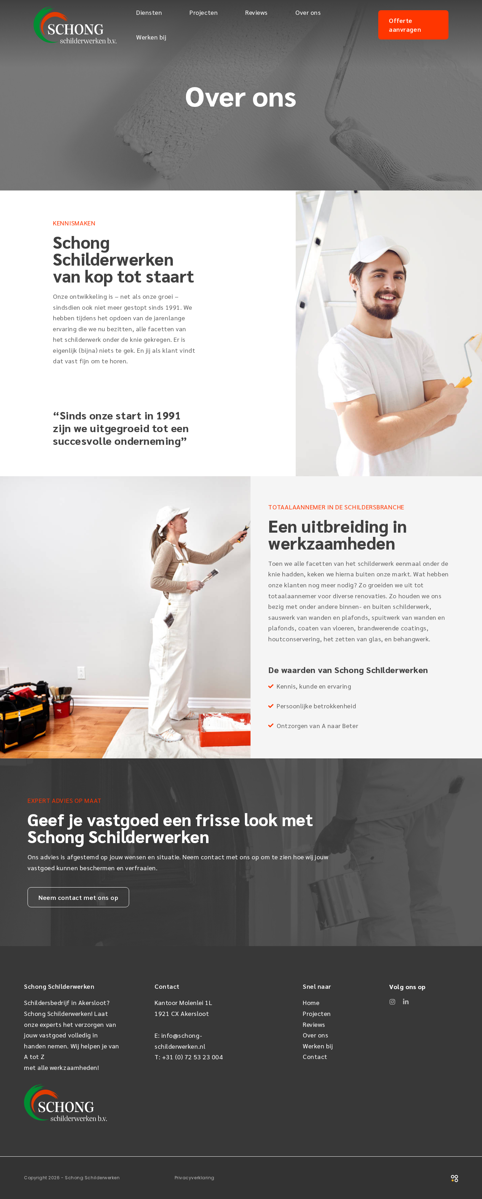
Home (311, 1002)
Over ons (308, 12)
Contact (315, 1056)
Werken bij (151, 37)
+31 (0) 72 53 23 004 (192, 1057)
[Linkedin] (406, 1002)
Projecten (203, 12)
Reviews (256, 12)
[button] (413, 24)
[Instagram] (392, 1002)
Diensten (149, 12)
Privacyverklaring (195, 1178)
